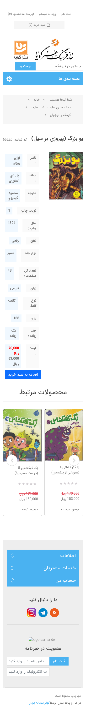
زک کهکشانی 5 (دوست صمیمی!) (26, 470)
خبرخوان (54, 612)
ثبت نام (66, 14)
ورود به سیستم (48, 14)
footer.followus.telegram (43, 612)
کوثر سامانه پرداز (40, 703)
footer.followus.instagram (31, 612)
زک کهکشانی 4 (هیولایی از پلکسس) (65, 470)
